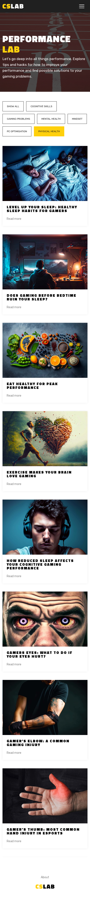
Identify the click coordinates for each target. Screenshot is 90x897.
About (45, 877)
